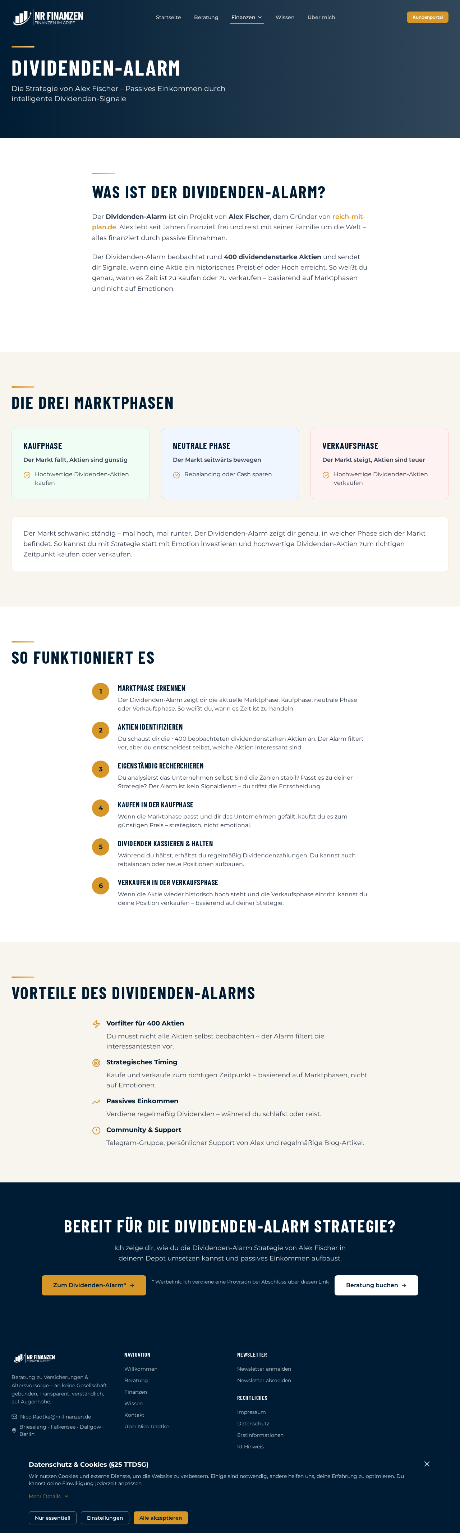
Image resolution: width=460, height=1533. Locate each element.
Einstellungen (105, 1518)
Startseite (168, 17)
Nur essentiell (52, 1518)
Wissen (285, 17)
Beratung (206, 17)
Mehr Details (45, 1496)
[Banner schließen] (427, 1464)
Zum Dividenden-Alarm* (89, 1285)
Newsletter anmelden (264, 1369)
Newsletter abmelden (264, 1380)
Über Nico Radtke (146, 1426)
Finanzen (243, 17)
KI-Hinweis (250, 1446)
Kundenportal (428, 17)
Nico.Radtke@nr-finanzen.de (55, 1416)
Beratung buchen (372, 1285)
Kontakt (134, 1415)
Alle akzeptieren (160, 1518)
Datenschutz (253, 1423)
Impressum (251, 1412)
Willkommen (140, 1369)
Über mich (321, 17)
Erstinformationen (260, 1435)
